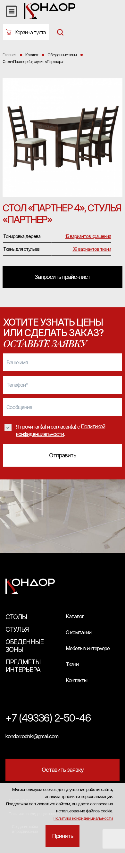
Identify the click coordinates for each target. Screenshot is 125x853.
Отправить (62, 455)
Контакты (76, 680)
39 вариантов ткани (91, 249)
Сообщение (19, 407)
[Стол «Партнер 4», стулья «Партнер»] (62, 138)
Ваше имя (17, 362)
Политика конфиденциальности (83, 818)
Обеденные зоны (24, 645)
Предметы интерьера (22, 666)
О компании (78, 632)
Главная (9, 54)
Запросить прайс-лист (62, 276)
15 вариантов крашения (88, 236)
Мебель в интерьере (88, 648)
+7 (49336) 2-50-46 (48, 718)
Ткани (72, 664)
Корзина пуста (30, 32)
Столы (16, 617)
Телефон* (17, 385)
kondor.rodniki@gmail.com (31, 736)
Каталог (75, 616)
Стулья (17, 629)
